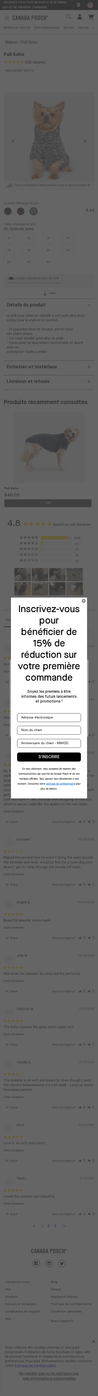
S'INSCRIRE (49, 757)
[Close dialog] (83, 600)
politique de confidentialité (60, 784)
